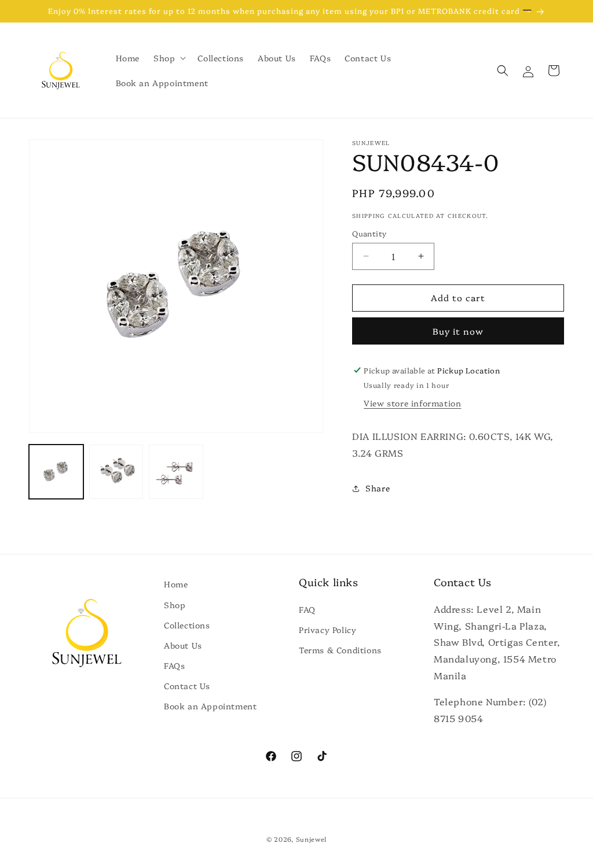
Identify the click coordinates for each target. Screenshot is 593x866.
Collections (187, 625)
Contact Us (187, 685)
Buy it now (458, 331)
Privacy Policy (327, 629)
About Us (183, 645)
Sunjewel (311, 839)
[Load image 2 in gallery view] (116, 472)
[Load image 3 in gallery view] (176, 472)
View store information (412, 403)
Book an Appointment (210, 706)
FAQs (174, 665)
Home (176, 584)
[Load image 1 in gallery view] (56, 472)
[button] (169, 58)
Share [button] (377, 488)
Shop (174, 604)
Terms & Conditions (340, 650)
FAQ (307, 609)
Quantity (369, 233)
